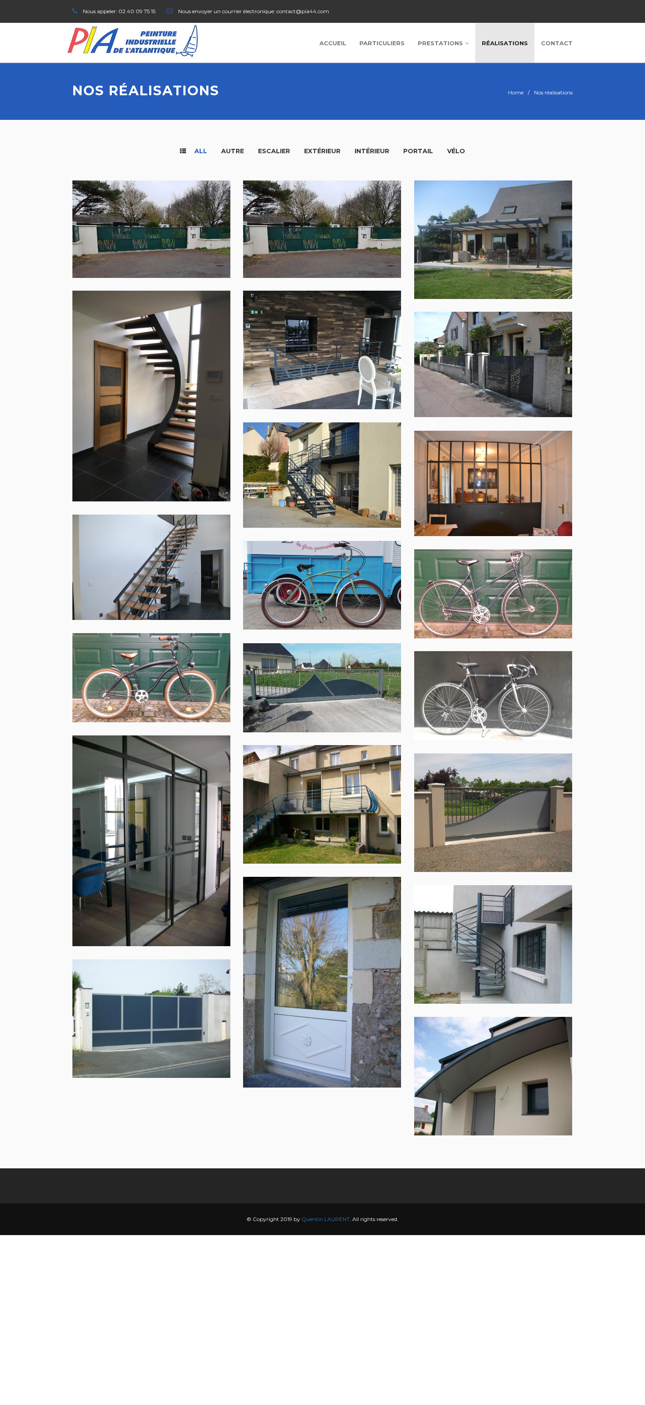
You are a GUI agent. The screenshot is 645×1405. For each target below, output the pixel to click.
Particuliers (382, 43)
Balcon (267, 832)
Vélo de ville (448, 607)
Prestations (440, 43)
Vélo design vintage (120, 691)
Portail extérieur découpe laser (488, 386)
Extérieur (322, 151)
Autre (232, 151)
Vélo (456, 151)
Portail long (107, 1047)
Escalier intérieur (117, 470)
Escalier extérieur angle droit (314, 497)
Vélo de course (453, 709)
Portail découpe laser (126, 247)
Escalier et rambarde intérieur (315, 378)
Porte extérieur (284, 1056)
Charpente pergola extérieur (482, 268)
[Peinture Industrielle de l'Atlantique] (132, 40)
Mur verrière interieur (469, 505)
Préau (435, 1104)
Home (515, 92)
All (200, 151)
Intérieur (372, 151)
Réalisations (505, 43)
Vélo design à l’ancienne (301, 599)
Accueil (332, 43)
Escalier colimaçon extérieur (482, 972)
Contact (557, 43)
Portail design (281, 701)
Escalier (274, 151)
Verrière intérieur (118, 915)
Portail (418, 151)
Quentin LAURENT (325, 1219)
